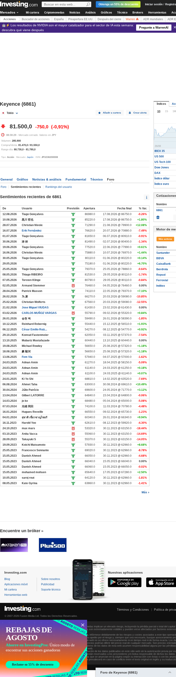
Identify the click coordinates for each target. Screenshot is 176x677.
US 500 (159, 156)
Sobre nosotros (50, 579)
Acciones (9, 19)
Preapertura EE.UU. (80, 19)
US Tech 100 (162, 162)
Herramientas (157, 12)
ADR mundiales (153, 19)
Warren (131, 19)
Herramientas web (15, 594)
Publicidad (47, 584)
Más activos (165, 239)
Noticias (74, 12)
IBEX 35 (159, 151)
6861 (159, 210)
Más (144, 492)
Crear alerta (140, 112)
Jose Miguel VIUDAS (35, 307)
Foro (3, 187)
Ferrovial (162, 280)
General (6, 179)
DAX (157, 173)
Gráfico (22, 179)
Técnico (122, 12)
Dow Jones (161, 167)
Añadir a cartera (112, 112)
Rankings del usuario (58, 187)
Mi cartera (32, 12)
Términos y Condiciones (133, 609)
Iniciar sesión (153, 4)
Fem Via (27, 357)
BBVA (160, 258)
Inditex (160, 285)
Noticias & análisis (46, 179)
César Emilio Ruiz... (34, 329)
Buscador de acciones (36, 19)
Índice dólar (162, 178)
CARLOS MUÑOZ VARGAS (39, 313)
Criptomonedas (54, 12)
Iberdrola (162, 269)
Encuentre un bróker (20, 531)
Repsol (160, 274)
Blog (7, 579)
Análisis (90, 12)
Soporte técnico (50, 589)
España (59, 19)
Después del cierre (109, 19)
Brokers (137, 12)
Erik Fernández (31, 230)
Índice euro (161, 184)
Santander (163, 252)
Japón (30, 157)
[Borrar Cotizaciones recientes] (158, 216)
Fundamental (76, 179)
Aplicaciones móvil (16, 584)
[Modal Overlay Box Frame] (43, 648)
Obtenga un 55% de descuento (118, 4)
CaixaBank (163, 263)
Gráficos (106, 12)
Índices (161, 103)
